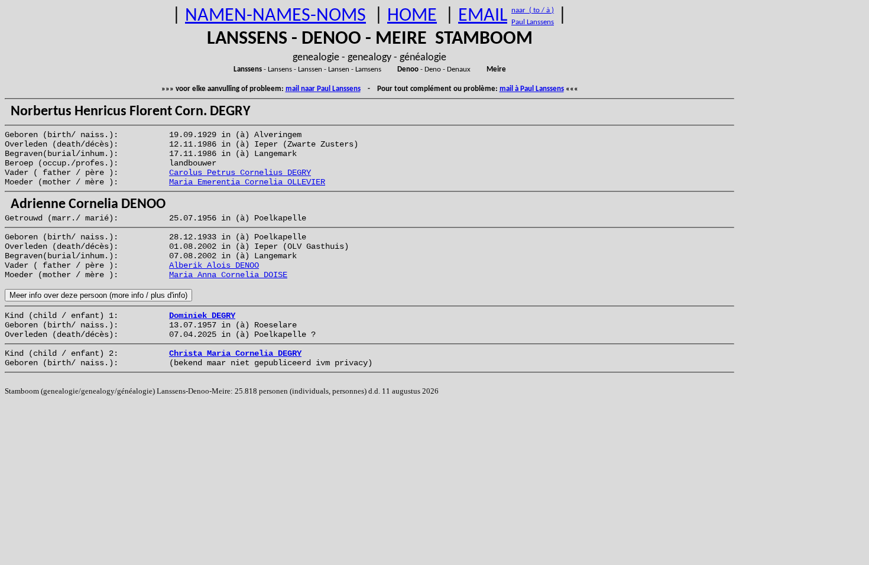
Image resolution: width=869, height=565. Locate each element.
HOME (412, 16)
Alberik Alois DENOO (214, 265)
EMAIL (482, 16)
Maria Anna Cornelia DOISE (228, 275)
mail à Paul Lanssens (532, 89)
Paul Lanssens (532, 22)
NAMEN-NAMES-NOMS (275, 16)
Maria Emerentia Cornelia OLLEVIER (247, 182)
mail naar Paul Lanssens (323, 89)
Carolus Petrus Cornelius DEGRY (240, 172)
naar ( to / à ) (532, 10)
